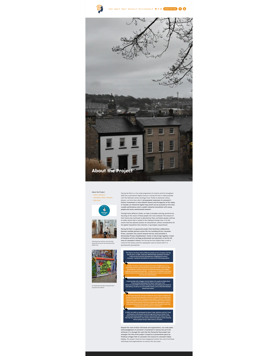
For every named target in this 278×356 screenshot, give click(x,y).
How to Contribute (144, 9)
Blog (123, 9)
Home (111, 9)
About (116, 9)
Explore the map (170, 9)
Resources (131, 9)
